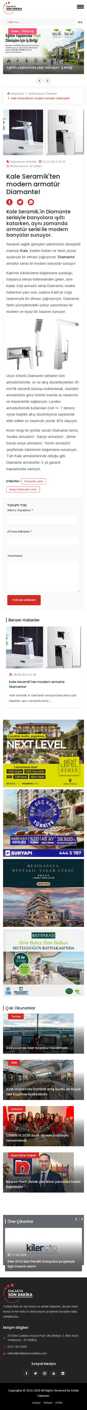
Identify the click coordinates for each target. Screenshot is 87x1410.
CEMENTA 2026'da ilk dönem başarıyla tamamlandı (37, 1138)
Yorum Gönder (24, 600)
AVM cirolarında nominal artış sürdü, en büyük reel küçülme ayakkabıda (43, 1092)
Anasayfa (17, 93)
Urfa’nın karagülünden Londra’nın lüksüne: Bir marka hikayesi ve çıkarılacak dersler (43, 65)
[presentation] (39, 80)
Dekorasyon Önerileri (42, 93)
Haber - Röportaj (22, 31)
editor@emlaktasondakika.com (27, 1353)
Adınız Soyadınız (20, 510)
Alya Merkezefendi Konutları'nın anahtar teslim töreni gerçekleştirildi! (40, 1264)
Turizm (16, 1016)
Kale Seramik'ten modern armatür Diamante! (37, 684)
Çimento (16, 1109)
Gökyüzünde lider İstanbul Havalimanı (37, 1048)
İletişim (48, 1402)
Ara (80, 22)
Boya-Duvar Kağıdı (23, 1155)
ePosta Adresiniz (19, 531)
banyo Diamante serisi (23, 489)
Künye (37, 1402)
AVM (14, 1062)
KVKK (59, 1402)
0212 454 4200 (17, 1346)
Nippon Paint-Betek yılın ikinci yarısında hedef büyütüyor (43, 1184)
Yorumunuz (15, 555)
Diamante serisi (33, 481)
